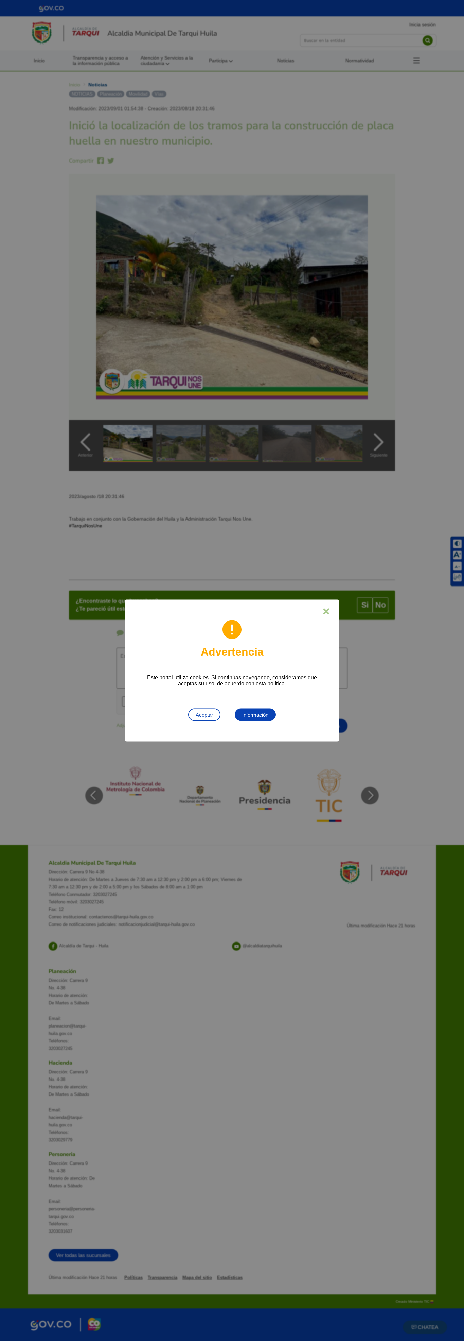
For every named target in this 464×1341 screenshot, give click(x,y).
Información (255, 715)
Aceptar (204, 715)
